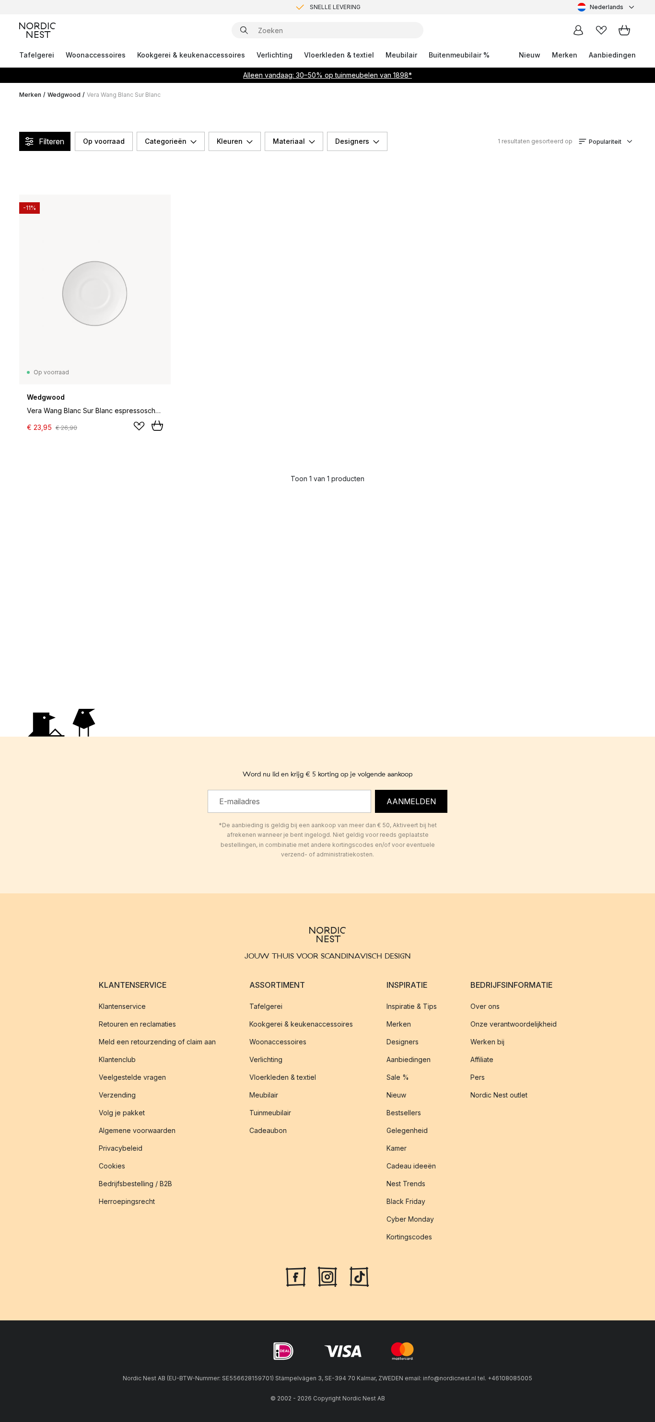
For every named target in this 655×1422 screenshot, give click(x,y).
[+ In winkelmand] (157, 425)
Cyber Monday (410, 1219)
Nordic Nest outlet (498, 1095)
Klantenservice (122, 1006)
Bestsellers (403, 1113)
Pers (477, 1077)
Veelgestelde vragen (132, 1077)
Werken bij (487, 1042)
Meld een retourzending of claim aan (157, 1042)
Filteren (51, 141)
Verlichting (274, 55)
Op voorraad (104, 141)
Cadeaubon (268, 1130)
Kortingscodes (409, 1237)
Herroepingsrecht (127, 1201)
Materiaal (289, 141)
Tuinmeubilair (270, 1113)
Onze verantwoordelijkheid (513, 1024)
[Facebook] (296, 1276)
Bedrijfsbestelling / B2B (135, 1183)
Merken (564, 55)
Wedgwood (64, 94)
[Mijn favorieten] (601, 30)
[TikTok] (359, 1276)
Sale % (397, 1077)
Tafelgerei (36, 55)
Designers (352, 141)
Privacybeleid (120, 1148)
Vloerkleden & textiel (339, 55)
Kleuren (230, 141)
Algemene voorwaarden (137, 1130)
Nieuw (529, 55)
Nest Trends (405, 1183)
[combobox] (606, 7)
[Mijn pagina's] (578, 30)
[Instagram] (327, 1276)
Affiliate (481, 1059)
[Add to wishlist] (139, 426)
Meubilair (401, 55)
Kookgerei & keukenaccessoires (191, 55)
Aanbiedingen (612, 55)
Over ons (485, 1006)
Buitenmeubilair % (459, 55)
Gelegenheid (407, 1130)
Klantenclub (117, 1059)
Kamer (396, 1148)
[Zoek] (244, 30)
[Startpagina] (37, 30)
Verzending (117, 1095)
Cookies (112, 1166)
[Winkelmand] (624, 30)
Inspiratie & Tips (411, 1006)
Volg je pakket (122, 1113)
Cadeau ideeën (411, 1166)
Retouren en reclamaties (137, 1024)
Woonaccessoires (96, 55)
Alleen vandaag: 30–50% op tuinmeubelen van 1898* (327, 75)
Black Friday (405, 1201)
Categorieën (166, 141)
